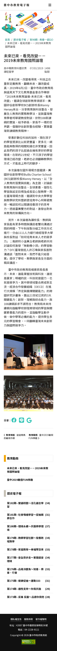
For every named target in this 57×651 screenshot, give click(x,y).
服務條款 (28, 619)
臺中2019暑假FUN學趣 (40, 436)
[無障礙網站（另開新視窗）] (28, 642)
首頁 (7, 39)
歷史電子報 (19, 39)
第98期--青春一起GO (41, 39)
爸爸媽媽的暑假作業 (14, 436)
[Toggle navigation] (50, 5)
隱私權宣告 (16, 619)
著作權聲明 (41, 619)
